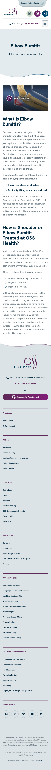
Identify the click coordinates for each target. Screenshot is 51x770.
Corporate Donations (12, 664)
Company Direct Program (14, 659)
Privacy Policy (9, 622)
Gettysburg (7, 490)
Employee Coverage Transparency (17, 691)
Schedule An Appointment (28, 397)
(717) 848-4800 (30, 23)
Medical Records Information (15, 458)
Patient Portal (8, 468)
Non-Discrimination (11, 601)
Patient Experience (11, 463)
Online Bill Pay (9, 453)
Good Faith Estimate (11, 585)
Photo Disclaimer (10, 627)
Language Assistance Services (16, 591)
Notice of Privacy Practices (14, 606)
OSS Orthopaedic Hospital (14, 511)
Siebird (40, 760)
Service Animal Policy (12, 638)
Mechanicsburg (9, 506)
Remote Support (10, 680)
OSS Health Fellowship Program (16, 559)
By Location (8, 421)
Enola (5, 495)
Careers (6, 543)
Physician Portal (9, 675)
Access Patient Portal (30, 3)
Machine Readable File (12, 596)
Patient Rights (9, 611)
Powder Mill (8, 516)
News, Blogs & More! (12, 553)
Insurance (7, 447)
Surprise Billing (9, 632)
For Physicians (9, 670)
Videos (6, 564)
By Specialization (10, 426)
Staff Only (7, 685)
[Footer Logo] (25, 362)
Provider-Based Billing (12, 617)
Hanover (6, 500)
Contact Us (7, 548)
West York (7, 521)
